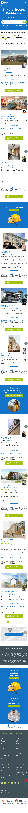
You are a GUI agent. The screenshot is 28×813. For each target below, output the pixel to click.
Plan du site (18, 771)
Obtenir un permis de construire (6, 771)
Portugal (18, 751)
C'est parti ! (14, 706)
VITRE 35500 (9, 72)
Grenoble (3, 757)
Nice (2, 746)
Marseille (3, 741)
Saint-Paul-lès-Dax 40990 (12, 308)
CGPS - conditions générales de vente (20, 775)
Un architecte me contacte (5, 768)
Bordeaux (3, 745)
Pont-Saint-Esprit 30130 (11, 490)
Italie (17, 748)
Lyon (2, 740)
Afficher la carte (15, 634)
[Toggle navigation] (25, 2)
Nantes (2, 748)
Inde (17, 745)
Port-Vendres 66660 (10, 165)
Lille (2, 753)
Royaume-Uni (19, 753)
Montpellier (3, 758)
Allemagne (18, 738)
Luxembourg (18, 750)
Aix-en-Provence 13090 (11, 118)
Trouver (14, 210)
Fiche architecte (14, 79)
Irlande (17, 746)
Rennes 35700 (9, 544)
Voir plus (7, 27)
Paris (2, 738)
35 (17, 621)
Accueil (2, 5)
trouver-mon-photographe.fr (8, 805)
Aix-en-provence (5, 755)
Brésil (17, 741)
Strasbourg (3, 750)
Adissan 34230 (9, 440)
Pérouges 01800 (9, 254)
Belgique (18, 740)
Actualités (18, 769)
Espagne (18, 743)
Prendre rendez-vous (14, 395)
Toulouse (3, 743)
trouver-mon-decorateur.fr (22, 805)
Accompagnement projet (5, 776)
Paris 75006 (9, 357)
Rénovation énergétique (6, 774)
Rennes (2, 751)
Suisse (17, 755)
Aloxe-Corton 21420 (10, 594)
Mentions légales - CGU (21, 772)
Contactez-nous (19, 767)
